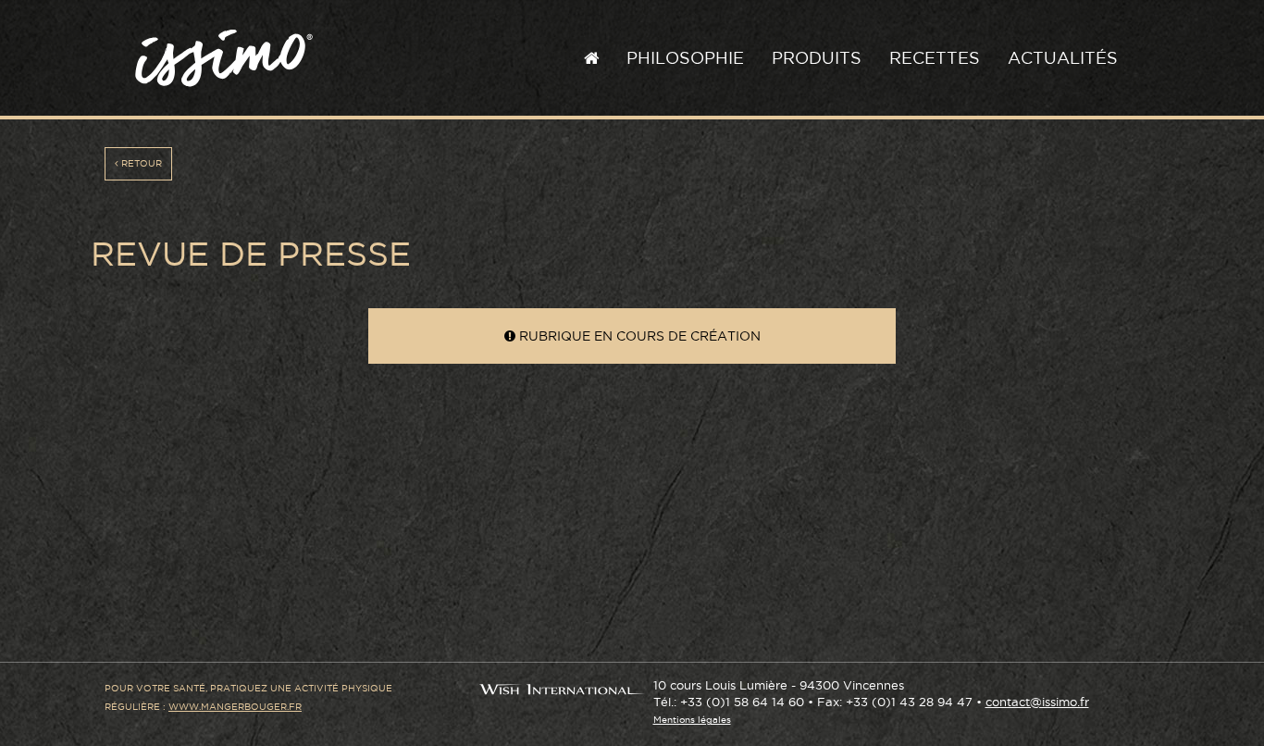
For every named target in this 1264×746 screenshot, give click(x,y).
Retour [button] (140, 163)
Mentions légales (692, 720)
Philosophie (685, 58)
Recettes (934, 58)
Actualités (1063, 58)
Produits (816, 58)
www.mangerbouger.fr (235, 707)
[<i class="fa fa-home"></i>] (591, 58)
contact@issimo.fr (1037, 702)
